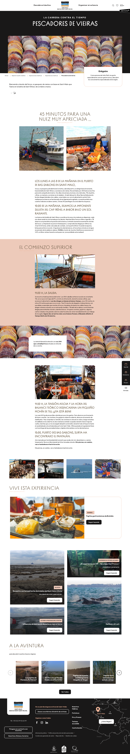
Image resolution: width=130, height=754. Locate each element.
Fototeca (75, 713)
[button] (113, 5)
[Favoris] (117, 5)
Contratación (77, 728)
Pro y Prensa (76, 717)
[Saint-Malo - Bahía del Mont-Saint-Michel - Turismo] (65, 6)
